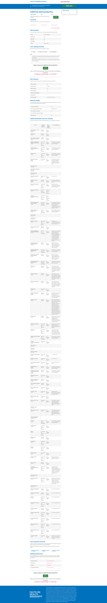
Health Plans (34, 9)
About (58, 601)
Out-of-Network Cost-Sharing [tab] (42, 51)
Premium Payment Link (50, 567)
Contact (61, 601)
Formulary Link (49, 565)
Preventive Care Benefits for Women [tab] (46, 550)
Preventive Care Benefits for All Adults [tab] (35, 550)
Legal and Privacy (65, 601)
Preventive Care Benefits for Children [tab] (56, 550)
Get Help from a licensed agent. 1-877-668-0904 (41, 5)
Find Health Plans (65, 1)
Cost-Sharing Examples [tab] (53, 51)
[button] (75, 10)
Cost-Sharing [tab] (33, 51)
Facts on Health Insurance (38, 1)
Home (31, 9)
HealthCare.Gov (66, 597)
